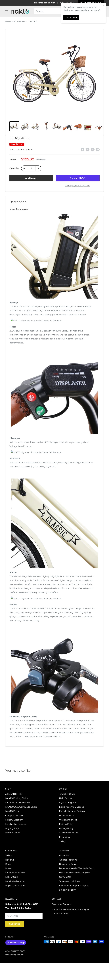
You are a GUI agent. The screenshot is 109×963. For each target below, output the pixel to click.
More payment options (77, 185)
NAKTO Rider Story (15, 881)
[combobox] (58, 11)
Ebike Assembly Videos (71, 807)
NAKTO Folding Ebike (16, 798)
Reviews (9, 860)
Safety (62, 841)
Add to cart (31, 178)
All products (19, 21)
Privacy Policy (66, 828)
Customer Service (68, 832)
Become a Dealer (68, 864)
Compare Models (14, 815)
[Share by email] (98, 149)
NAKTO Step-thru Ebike (17, 802)
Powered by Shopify (14, 954)
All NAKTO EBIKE (14, 794)
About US (64, 855)
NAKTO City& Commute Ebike (21, 807)
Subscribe (14, 924)
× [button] (103, 5)
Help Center (65, 798)
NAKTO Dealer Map (15, 872)
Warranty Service (68, 820)
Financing (64, 837)
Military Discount (14, 820)
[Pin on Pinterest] (87, 149)
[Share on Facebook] (82, 149)
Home (8, 21)
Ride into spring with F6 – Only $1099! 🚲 (54, 2)
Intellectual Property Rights (74, 885)
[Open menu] (6, 11)
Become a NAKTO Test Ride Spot (76, 868)
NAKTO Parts (12, 811)
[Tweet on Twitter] (93, 149)
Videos (8, 855)
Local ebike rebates (15, 824)
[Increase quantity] (38, 168)
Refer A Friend (12, 832)
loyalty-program (67, 802)
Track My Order (67, 794)
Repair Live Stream (15, 885)
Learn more (71, 17)
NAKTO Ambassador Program (74, 872)
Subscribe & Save (92, 2)
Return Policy (66, 824)
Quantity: (14, 168)
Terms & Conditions (69, 881)
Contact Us (65, 877)
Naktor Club (11, 877)
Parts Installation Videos (72, 811)
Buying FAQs (12, 828)
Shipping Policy (67, 890)
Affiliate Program (68, 860)
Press (8, 868)
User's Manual (66, 815)
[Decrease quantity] (24, 168)
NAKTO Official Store (20, 149)
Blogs (8, 864)
